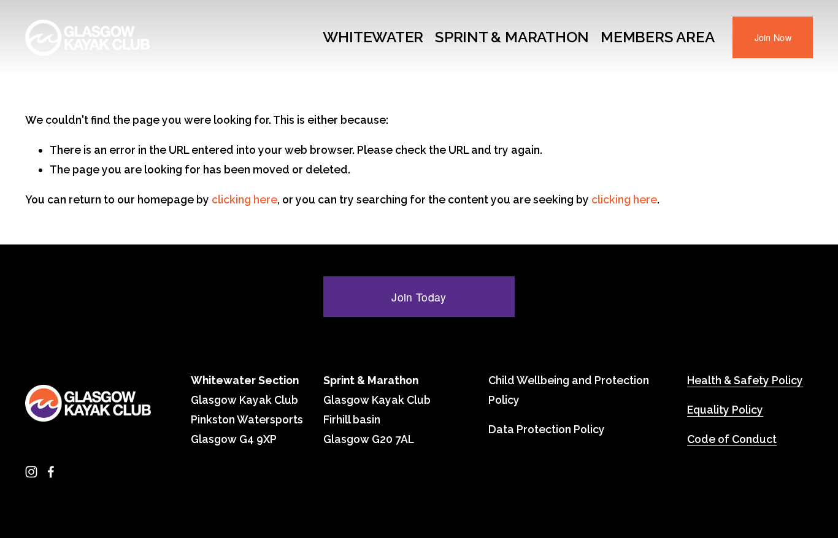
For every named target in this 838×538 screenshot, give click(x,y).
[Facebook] (51, 472)
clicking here (244, 199)
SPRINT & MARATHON (512, 37)
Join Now (773, 37)
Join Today (419, 297)
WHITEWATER (373, 37)
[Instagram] (31, 472)
